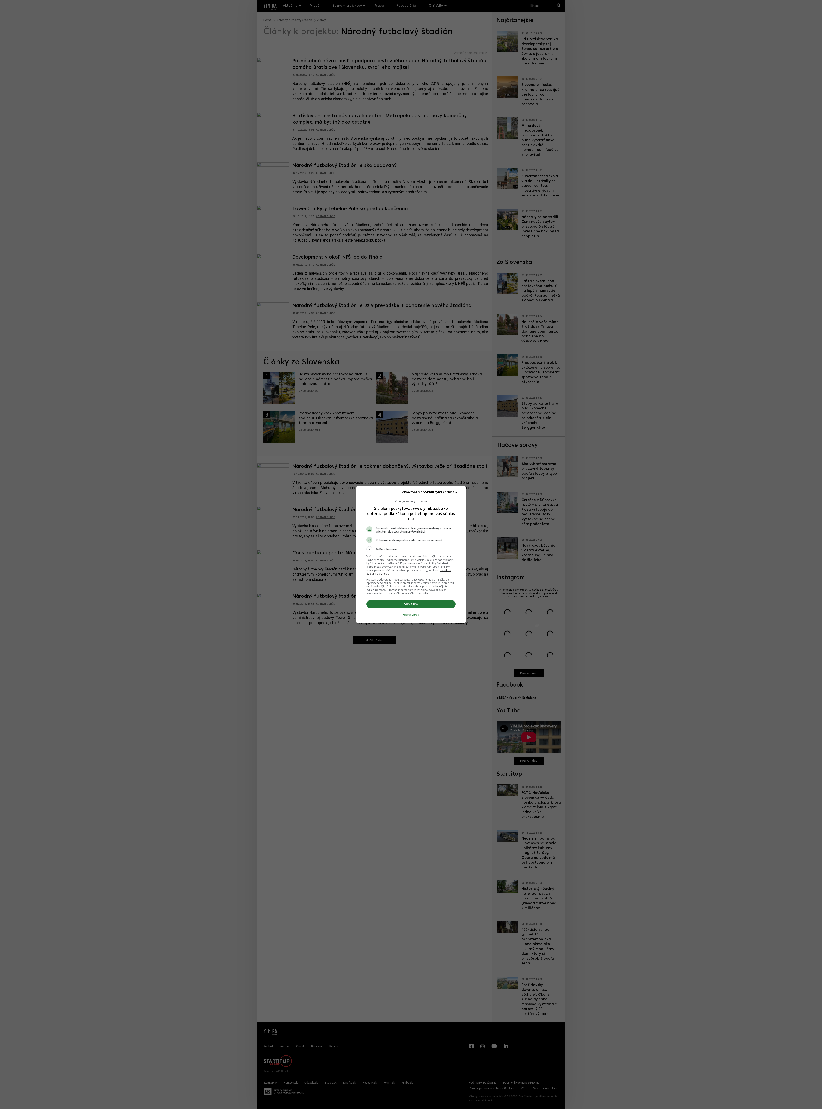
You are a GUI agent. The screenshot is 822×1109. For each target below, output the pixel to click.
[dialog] (411, 554)
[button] (411, 549)
